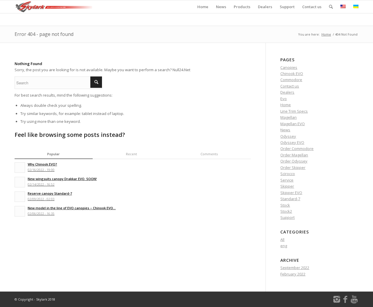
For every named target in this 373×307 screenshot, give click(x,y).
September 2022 (294, 267)
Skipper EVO (291, 192)
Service (286, 180)
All (282, 239)
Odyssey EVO (292, 142)
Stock (285, 205)
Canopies (288, 67)
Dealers (287, 92)
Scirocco (287, 173)
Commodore (291, 79)
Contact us (289, 86)
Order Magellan (294, 155)
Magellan (288, 117)
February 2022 (292, 274)
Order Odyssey (293, 161)
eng (283, 245)
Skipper (287, 186)
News (285, 129)
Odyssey (288, 136)
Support (287, 217)
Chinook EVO (291, 73)
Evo (283, 98)
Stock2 (286, 211)
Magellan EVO (292, 123)
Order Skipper (292, 167)
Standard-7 (290, 198)
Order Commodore (297, 148)
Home (326, 34)
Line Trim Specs (294, 111)
